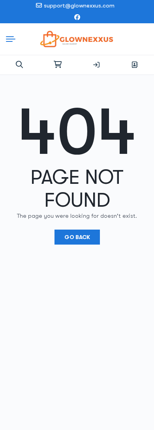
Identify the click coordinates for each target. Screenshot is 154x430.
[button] (19, 64)
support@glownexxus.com (79, 5)
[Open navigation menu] (12, 39)
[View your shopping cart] (58, 65)
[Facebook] (77, 17)
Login (96, 65)
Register (135, 65)
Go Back (77, 237)
